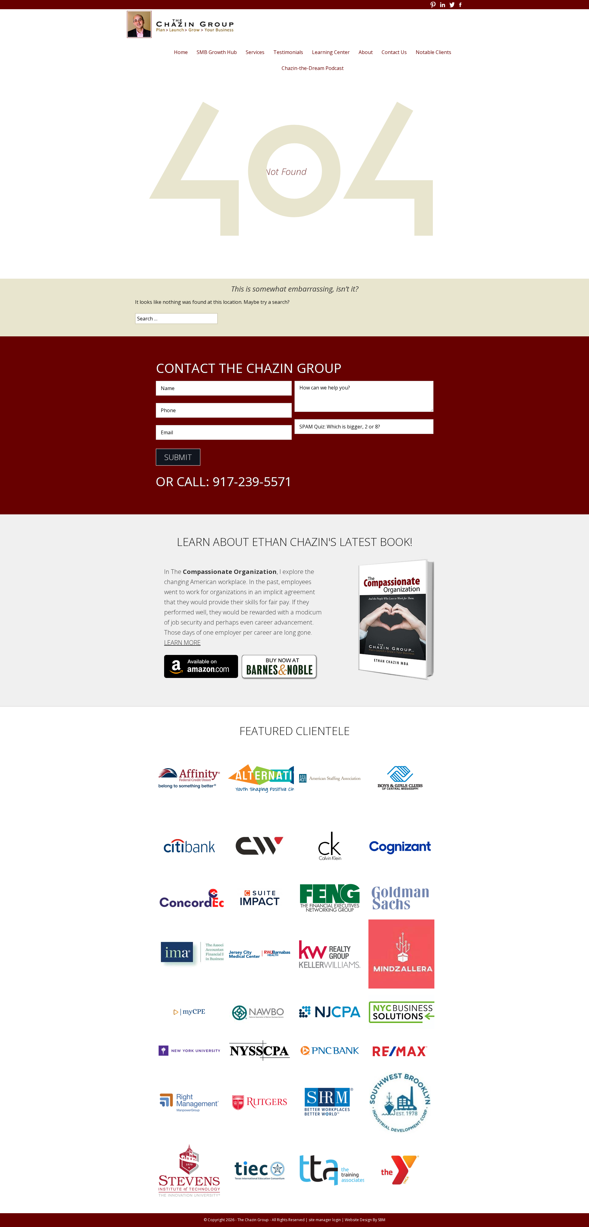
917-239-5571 (252, 481)
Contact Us (394, 52)
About (366, 52)
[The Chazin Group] (178, 24)
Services (255, 52)
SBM (381, 1219)
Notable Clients (433, 52)
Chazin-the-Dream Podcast (313, 68)
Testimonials (288, 52)
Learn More (182, 642)
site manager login (325, 1219)
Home (181, 52)
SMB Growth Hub (217, 52)
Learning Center (331, 52)
